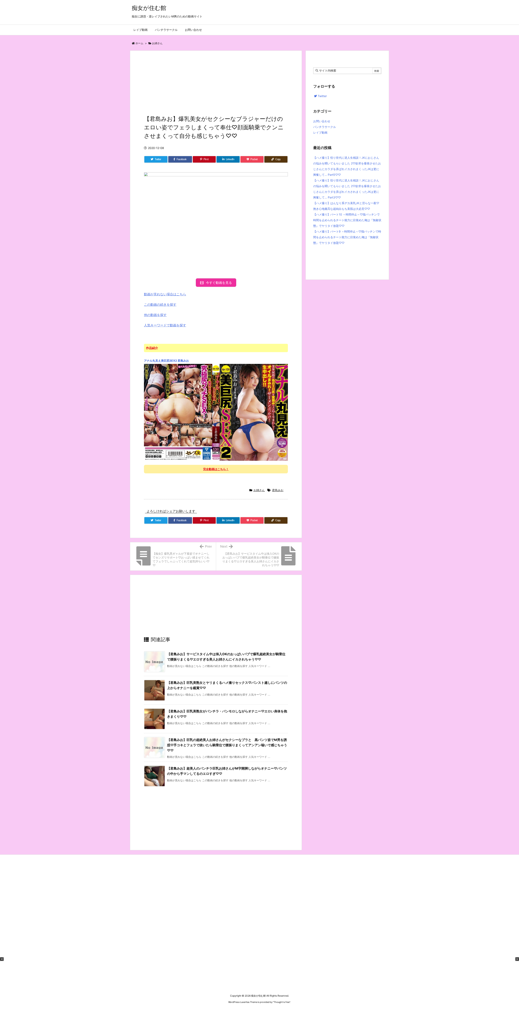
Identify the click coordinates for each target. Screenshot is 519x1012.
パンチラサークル (324, 127)
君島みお (277, 490)
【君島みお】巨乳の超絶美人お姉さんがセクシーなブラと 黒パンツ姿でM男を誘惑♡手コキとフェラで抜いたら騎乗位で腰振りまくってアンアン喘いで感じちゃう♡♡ (227, 745)
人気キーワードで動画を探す (165, 325)
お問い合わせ (321, 121)
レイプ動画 (320, 132)
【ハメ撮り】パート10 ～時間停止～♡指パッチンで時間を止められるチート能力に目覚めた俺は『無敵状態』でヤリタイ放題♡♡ (347, 220)
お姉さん (157, 43)
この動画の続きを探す (160, 304)
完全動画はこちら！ (216, 469)
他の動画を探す (155, 315)
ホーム (139, 43)
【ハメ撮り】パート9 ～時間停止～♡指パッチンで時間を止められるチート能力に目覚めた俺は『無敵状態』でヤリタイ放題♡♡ (347, 237)
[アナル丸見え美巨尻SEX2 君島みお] (216, 412)
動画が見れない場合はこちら (165, 294)
